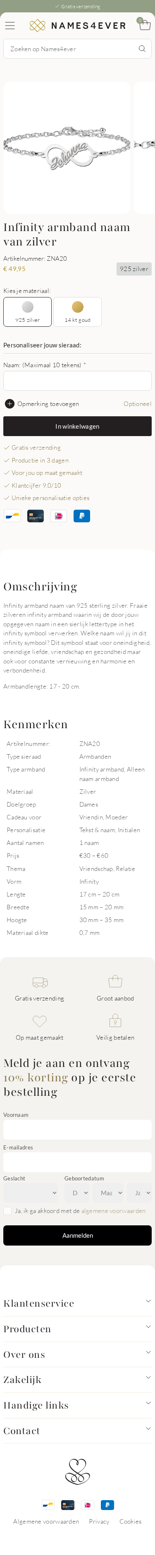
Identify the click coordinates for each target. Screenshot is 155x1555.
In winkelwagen (77, 426)
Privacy (99, 1521)
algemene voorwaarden (113, 1210)
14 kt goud (77, 319)
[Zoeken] (142, 48)
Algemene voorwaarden (46, 1521)
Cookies (130, 1521)
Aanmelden (77, 1235)
